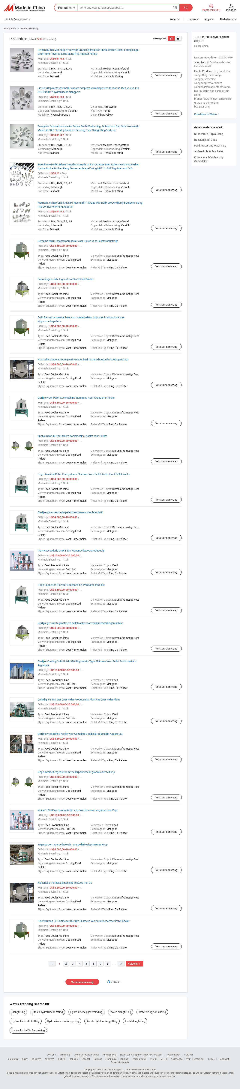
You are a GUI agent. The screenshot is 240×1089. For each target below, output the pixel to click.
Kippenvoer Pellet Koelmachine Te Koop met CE (65, 882)
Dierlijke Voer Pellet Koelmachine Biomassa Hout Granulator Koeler (76, 397)
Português (111, 1058)
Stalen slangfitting (120, 1012)
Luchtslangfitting (135, 1021)
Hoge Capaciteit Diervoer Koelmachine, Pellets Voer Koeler (71, 585)
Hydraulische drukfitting (26, 1021)
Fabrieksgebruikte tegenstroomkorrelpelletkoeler (66, 279)
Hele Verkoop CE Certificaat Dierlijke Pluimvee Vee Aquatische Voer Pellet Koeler (83, 921)
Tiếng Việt (223, 1058)
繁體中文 (49, 1058)
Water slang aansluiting (152, 1012)
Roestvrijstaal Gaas (205, 139)
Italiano (124, 1058)
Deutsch (98, 1058)
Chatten (115, 981)
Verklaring (65, 1054)
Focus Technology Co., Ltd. (114, 1069)
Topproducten (173, 1054)
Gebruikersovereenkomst (86, 1054)
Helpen (192, 19)
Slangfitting (18, 1012)
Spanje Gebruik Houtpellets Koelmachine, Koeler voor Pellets (72, 436)
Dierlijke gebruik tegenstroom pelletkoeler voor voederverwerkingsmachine (80, 623)
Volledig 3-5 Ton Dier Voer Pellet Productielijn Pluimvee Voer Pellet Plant (79, 699)
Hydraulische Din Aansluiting (28, 1030)
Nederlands (176, 1058)
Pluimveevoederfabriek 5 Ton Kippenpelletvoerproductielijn (71, 550)
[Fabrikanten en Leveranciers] (24, 8)
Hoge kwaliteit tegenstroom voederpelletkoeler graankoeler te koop (76, 772)
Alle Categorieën (18, 19)
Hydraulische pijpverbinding (86, 1012)
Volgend (134, 963)
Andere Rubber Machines (208, 151)
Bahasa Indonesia (120, 1062)
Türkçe (211, 1058)
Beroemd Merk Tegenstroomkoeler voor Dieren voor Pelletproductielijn (78, 241)
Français (73, 1058)
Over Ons (51, 1054)
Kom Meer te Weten (207, 114)
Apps (208, 19)
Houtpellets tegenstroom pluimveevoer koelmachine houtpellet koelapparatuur (83, 359)
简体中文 (36, 1058)
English (24, 1058)
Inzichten (189, 1054)
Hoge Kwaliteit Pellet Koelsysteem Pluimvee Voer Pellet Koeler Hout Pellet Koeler (84, 474)
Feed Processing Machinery (210, 145)
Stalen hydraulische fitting (48, 1012)
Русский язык (139, 1058)
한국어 (153, 1058)
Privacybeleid (109, 1054)
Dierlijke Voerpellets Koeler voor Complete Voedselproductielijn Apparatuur (80, 733)
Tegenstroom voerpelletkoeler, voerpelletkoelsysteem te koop (73, 844)
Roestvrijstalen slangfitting (102, 1021)
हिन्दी (188, 1058)
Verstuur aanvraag (166, 75)
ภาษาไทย (199, 1058)
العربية (164, 1058)
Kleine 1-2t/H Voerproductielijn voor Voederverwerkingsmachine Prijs (77, 810)
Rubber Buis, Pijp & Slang (208, 134)
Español (86, 1058)
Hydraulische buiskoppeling (63, 1021)
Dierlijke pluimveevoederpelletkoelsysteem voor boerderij (70, 512)
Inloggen (231, 10)
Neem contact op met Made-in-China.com (141, 1054)
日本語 (61, 1058)
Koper (173, 19)
